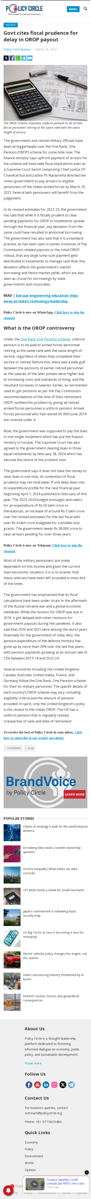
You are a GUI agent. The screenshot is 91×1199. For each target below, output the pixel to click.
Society (11, 25)
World (29, 1163)
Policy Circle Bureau (17, 49)
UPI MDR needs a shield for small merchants (53, 890)
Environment (34, 1156)
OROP (31, 748)
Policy (29, 1149)
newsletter (14, 748)
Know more (33, 1063)
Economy (31, 1142)
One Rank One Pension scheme (45, 339)
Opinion (30, 1170)
